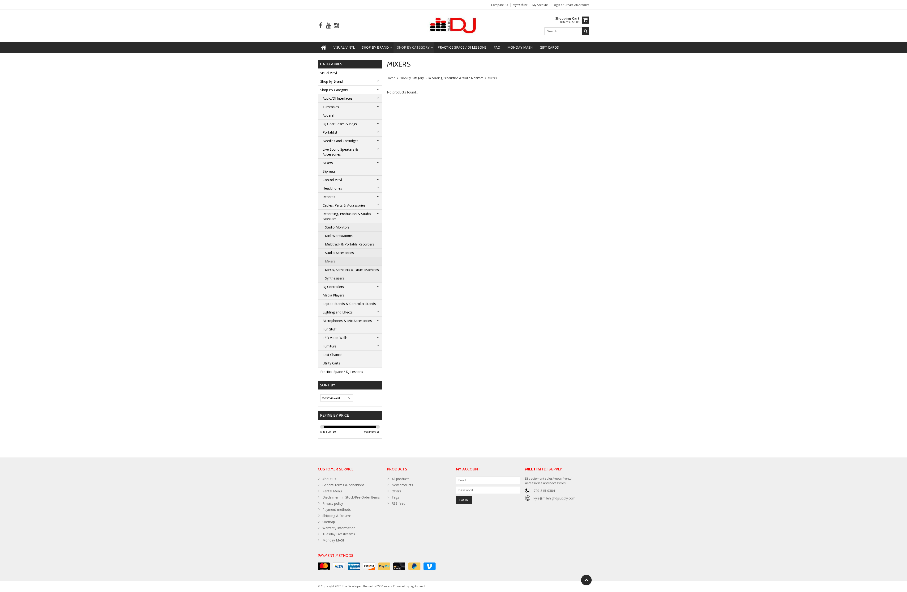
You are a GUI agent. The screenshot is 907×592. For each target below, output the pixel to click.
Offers (396, 491)
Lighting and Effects (338, 312)
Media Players (333, 295)
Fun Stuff (329, 329)
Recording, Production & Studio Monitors (347, 216)
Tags (395, 497)
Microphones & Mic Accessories (347, 320)
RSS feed (398, 503)
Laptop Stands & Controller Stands (349, 303)
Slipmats (329, 171)
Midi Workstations (339, 235)
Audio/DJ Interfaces (337, 98)
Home (391, 78)
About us (329, 479)
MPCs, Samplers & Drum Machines (352, 269)
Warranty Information (338, 528)
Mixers (328, 163)
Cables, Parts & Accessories (344, 205)
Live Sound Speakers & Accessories (340, 151)
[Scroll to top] (586, 580)
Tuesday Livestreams (338, 534)
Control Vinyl (332, 180)
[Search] (585, 31)
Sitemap (328, 522)
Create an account (577, 5)
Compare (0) (499, 5)
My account (540, 5)
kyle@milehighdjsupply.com (554, 498)
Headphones (332, 188)
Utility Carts (331, 363)
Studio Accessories (339, 252)
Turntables (331, 107)
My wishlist (520, 5)
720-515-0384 (544, 490)
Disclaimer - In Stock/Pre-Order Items (351, 497)
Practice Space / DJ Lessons (462, 47)
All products (401, 479)
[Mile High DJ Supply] (453, 25)
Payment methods (336, 509)
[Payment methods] (324, 566)
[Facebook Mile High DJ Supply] (321, 25)
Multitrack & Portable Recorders (349, 244)
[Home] (324, 47)
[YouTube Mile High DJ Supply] (328, 25)
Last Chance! (332, 354)
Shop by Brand (375, 47)
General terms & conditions (343, 485)
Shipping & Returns (336, 515)
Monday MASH (520, 47)
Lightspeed (417, 586)
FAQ (497, 47)
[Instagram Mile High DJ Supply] (336, 25)
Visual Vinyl (344, 47)
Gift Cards (549, 47)
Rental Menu (332, 491)
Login (557, 5)
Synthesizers (334, 278)
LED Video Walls (335, 337)
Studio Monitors (337, 227)
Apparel (328, 115)
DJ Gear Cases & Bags (340, 124)
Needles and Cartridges (340, 141)
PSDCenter (383, 586)
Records (329, 197)
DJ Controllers (333, 286)
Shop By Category (413, 47)
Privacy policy (332, 503)
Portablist (330, 132)
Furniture (329, 346)
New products (402, 485)
